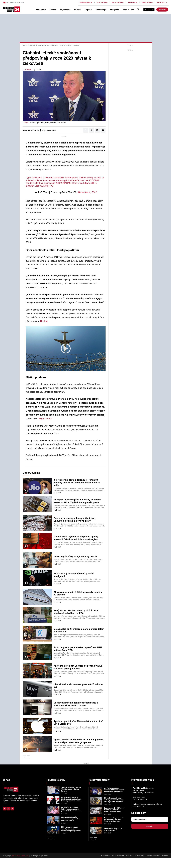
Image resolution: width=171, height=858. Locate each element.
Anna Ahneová (33, 130)
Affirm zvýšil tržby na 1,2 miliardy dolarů (75, 556)
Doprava (26, 45)
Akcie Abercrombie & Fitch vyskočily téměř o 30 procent (78, 593)
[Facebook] (145, 9)
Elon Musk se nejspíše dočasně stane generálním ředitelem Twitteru (70, 819)
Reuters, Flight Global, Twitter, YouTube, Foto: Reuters (48, 122)
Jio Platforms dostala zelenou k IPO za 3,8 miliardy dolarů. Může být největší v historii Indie (77, 482)
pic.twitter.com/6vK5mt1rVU (39, 185)
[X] (152, 9)
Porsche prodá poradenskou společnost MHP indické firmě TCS (78, 649)
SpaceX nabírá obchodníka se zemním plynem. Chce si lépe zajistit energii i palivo (79, 741)
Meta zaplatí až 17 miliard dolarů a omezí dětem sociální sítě (79, 630)
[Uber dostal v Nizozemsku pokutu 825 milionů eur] (37, 689)
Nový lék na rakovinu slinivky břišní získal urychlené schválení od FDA (76, 612)
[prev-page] (24, 757)
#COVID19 (94, 180)
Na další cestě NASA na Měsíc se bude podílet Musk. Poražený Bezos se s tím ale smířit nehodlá (71, 800)
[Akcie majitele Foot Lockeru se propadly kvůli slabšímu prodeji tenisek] (37, 670)
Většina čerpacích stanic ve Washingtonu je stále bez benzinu (71, 789)
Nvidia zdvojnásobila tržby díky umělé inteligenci (74, 575)
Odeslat (149, 826)
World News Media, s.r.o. (20, 856)
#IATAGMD (66, 182)
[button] (138, 9)
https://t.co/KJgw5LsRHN (84, 182)
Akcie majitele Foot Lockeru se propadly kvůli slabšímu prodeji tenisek (78, 667)
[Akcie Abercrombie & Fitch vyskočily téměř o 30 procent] (37, 597)
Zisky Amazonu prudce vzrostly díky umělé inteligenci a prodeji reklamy (71, 829)
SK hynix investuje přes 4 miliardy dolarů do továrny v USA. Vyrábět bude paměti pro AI (77, 501)
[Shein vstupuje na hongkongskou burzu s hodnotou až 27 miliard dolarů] (37, 707)
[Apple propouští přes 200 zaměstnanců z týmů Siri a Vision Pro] (37, 726)
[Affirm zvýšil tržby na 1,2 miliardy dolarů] (37, 560)
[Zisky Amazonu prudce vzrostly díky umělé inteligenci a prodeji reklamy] (53, 829)
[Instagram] (149, 9)
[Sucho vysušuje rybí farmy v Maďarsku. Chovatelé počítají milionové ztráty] (37, 523)
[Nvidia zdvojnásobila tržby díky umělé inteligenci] (37, 578)
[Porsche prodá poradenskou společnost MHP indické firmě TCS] (37, 652)
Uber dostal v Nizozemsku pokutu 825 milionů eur (78, 686)
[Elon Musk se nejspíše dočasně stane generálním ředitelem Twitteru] (53, 820)
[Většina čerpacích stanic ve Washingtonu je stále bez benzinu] (53, 790)
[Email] (97, 130)
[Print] (103, 130)
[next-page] (28, 757)
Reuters (44, 321)
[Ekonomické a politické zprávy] (7, 9)
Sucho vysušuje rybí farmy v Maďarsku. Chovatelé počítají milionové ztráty (75, 519)
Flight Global (45, 418)
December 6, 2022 (87, 192)
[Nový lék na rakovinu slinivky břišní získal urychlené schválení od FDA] (37, 615)
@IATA (30, 177)
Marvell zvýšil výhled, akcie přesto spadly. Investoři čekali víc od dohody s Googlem (76, 538)
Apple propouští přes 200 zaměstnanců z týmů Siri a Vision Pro (78, 723)
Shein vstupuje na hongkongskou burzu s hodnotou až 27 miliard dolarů (76, 704)
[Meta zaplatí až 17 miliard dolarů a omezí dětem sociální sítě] (37, 634)
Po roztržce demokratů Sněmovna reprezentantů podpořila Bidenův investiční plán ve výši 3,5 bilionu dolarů (71, 811)
